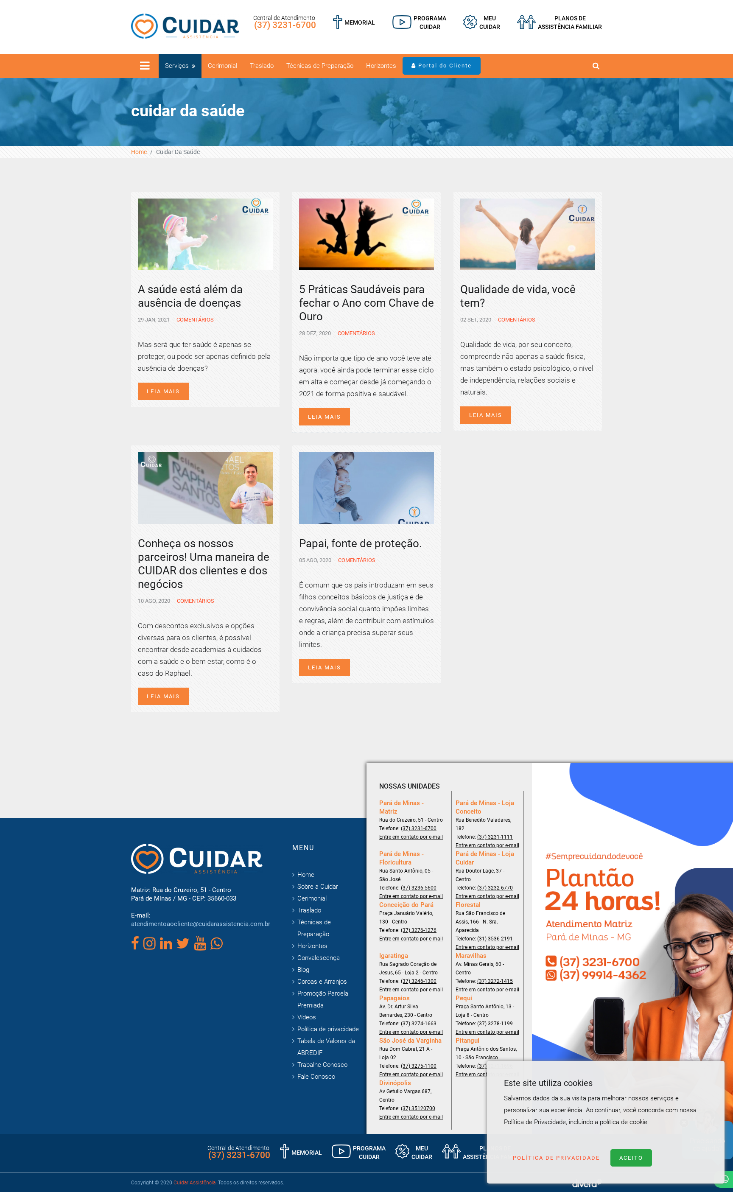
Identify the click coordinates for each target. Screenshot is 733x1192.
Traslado (262, 66)
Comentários (194, 319)
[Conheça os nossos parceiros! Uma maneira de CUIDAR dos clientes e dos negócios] (205, 487)
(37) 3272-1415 (495, 981)
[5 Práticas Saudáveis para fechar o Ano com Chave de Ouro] (366, 233)
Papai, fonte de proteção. (360, 543)
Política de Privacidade (556, 1158)
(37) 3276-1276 (418, 930)
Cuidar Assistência (194, 1183)
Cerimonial (222, 66)
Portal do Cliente (444, 65)
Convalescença (318, 958)
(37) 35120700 (418, 1108)
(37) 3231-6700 (285, 25)
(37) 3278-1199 (495, 1024)
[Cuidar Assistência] (185, 25)
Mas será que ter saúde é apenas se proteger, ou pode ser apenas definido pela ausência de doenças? (204, 356)
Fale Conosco (316, 1076)
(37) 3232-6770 (495, 888)
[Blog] (419, 22)
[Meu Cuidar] (481, 22)
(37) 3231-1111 (495, 837)
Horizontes (381, 66)
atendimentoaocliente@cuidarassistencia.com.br (200, 924)
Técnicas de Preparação (319, 66)
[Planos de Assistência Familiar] (559, 22)
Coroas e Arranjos (322, 981)
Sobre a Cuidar (317, 886)
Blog (303, 970)
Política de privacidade (328, 1029)
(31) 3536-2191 (495, 939)
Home (139, 151)
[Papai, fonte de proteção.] (366, 487)
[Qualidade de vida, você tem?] (527, 233)
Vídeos (306, 1017)
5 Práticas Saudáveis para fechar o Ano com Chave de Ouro (366, 303)
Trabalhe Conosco (322, 1065)
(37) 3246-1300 (418, 981)
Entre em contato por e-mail (411, 837)
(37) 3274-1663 (418, 1024)
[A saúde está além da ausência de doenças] (205, 233)
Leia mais (163, 391)
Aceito (631, 1158)
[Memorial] (354, 22)
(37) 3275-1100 (418, 1066)
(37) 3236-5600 (418, 888)
